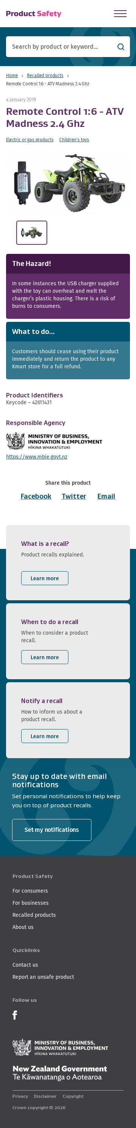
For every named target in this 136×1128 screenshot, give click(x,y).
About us (23, 927)
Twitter (74, 496)
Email (106, 496)
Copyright (73, 1096)
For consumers (30, 891)
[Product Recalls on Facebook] (14, 1014)
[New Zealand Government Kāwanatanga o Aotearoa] (59, 1074)
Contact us (25, 965)
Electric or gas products (29, 139)
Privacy (20, 1096)
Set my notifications (52, 829)
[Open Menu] (120, 13)
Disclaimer (45, 1096)
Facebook (36, 496)
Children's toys (74, 139)
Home (12, 75)
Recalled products (45, 75)
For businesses (30, 903)
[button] (70, 183)
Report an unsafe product (43, 977)
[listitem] (68, 562)
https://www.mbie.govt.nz (36, 456)
